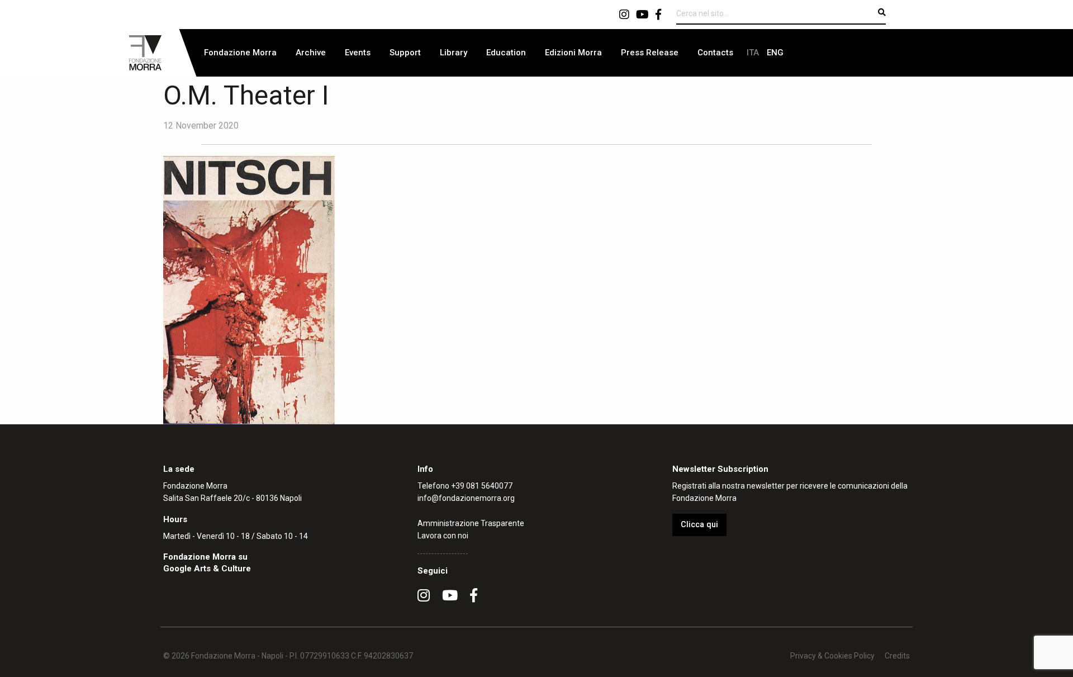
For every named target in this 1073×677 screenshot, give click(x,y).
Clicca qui (699, 524)
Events (358, 53)
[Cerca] (882, 12)
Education (506, 53)
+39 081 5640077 (481, 485)
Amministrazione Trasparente (470, 523)
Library (453, 53)
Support (405, 53)
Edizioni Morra (573, 53)
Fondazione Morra (240, 53)
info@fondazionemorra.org (466, 498)
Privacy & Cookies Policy (832, 655)
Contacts (715, 53)
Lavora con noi (442, 535)
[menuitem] (240, 53)
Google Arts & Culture (207, 569)
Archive (311, 53)
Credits (897, 655)
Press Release (649, 53)
